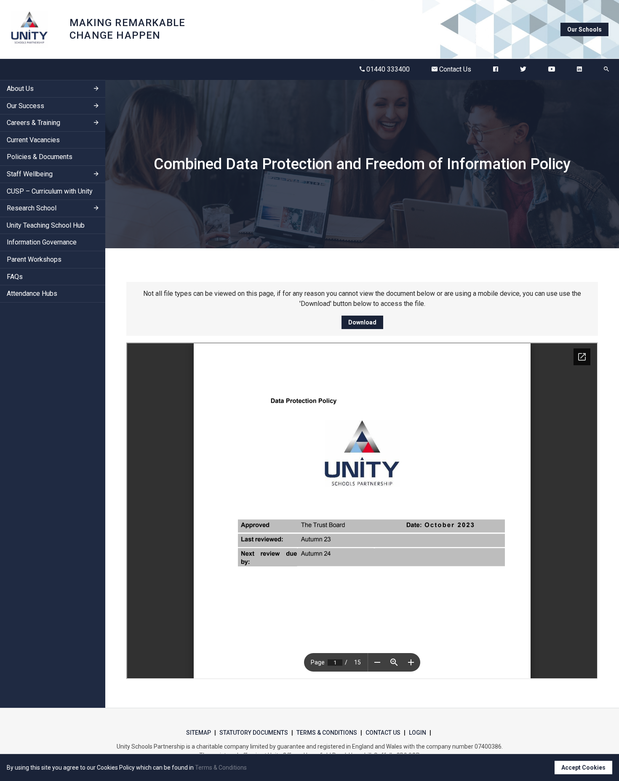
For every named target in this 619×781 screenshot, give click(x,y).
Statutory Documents (253, 732)
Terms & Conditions (326, 732)
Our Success (25, 106)
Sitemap (198, 732)
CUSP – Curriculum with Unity (50, 191)
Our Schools (584, 29)
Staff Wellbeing (30, 174)
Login (417, 732)
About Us (20, 89)
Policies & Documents (39, 157)
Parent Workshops (34, 259)
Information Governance (42, 243)
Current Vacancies (33, 140)
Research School (31, 209)
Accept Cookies (583, 767)
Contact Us (455, 69)
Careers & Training (33, 123)
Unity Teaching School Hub (46, 225)
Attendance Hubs (32, 294)
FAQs (15, 277)
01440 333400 (388, 69)
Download (362, 322)
